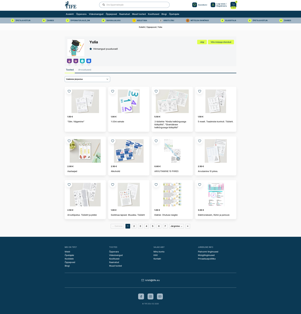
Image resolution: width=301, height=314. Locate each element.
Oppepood (151, 27)
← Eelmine (117, 226)
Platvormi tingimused (208, 251)
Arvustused (84, 69)
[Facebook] (141, 296)
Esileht (142, 27)
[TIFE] (70, 7)
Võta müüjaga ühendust (221, 42)
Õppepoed (111, 14)
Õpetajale (174, 14)
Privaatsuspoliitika (207, 258)
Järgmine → (176, 226)
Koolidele (69, 258)
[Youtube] (160, 296)
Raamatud (124, 14)
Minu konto (158, 251)
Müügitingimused (206, 255)
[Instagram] (150, 296)
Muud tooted (139, 14)
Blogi (164, 14)
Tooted (70, 69)
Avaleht (70, 14)
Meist (67, 251)
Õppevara (81, 14)
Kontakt (157, 258)
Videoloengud (96, 14)
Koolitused (153, 14)
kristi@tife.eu (152, 280)
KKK (155, 255)
